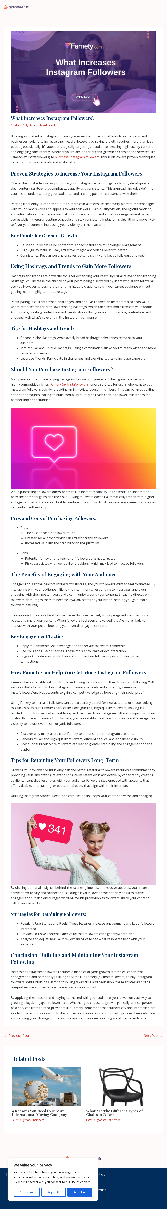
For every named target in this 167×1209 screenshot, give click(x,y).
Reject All (53, 1192)
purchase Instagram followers (77, 157)
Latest (17, 125)
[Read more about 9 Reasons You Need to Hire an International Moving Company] (46, 1086)
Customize (27, 1192)
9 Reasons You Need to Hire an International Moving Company (39, 1112)
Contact (99, 1174)
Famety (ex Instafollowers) (70, 384)
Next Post (153, 1035)
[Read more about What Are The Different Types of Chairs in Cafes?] (120, 1086)
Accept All (79, 1192)
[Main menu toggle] (158, 7)
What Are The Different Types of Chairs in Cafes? (114, 1112)
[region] (53, 1179)
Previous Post (16, 1035)
